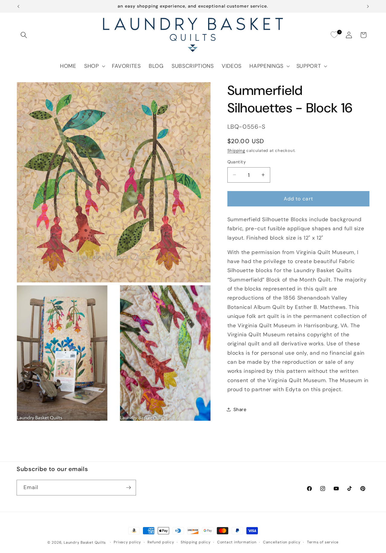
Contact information (237, 542)
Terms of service (323, 542)
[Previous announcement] (18, 6)
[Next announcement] (368, 6)
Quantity (236, 162)
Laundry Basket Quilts (85, 542)
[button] (24, 35)
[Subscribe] (128, 487)
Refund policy (160, 542)
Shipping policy (196, 542)
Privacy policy (127, 542)
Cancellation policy (282, 542)
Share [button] (240, 409)
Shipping (236, 150)
